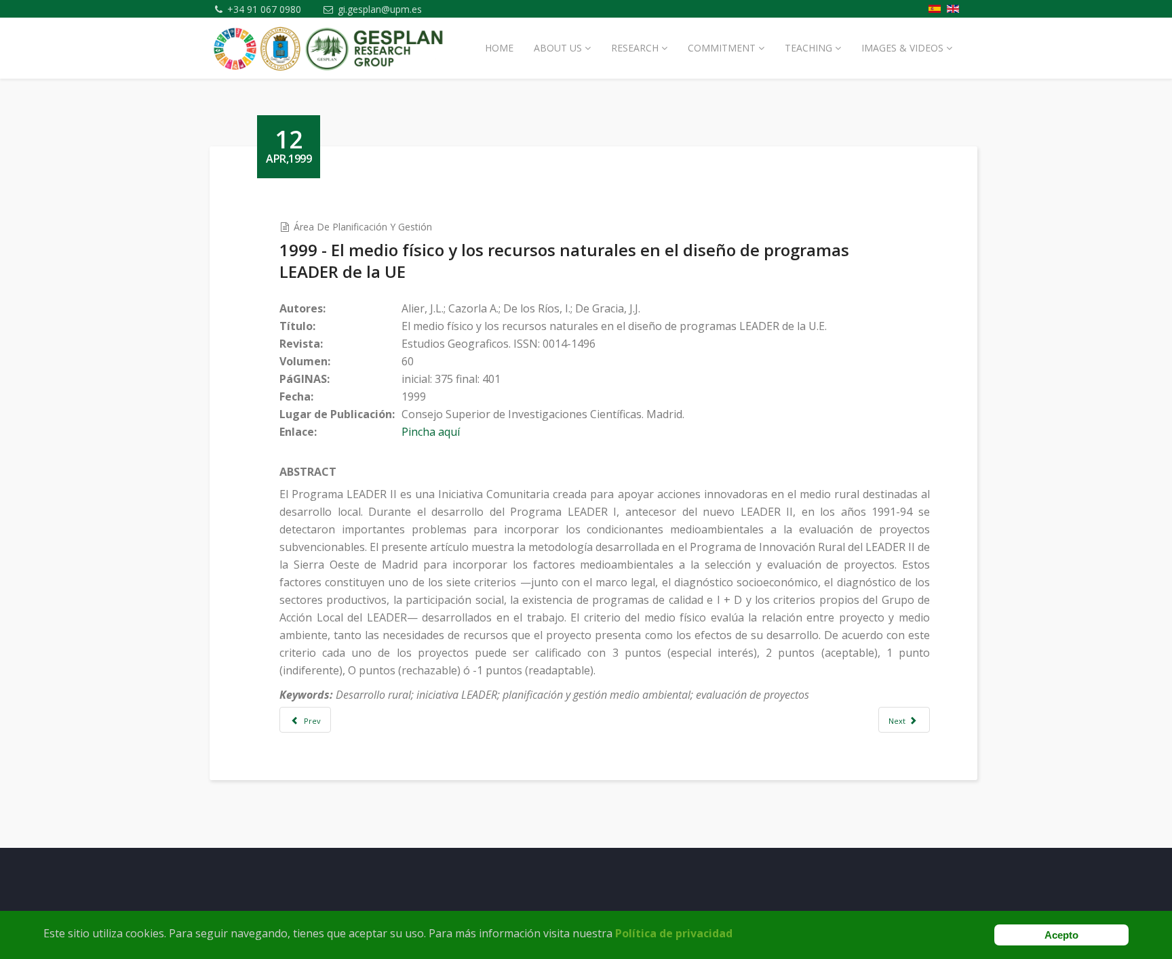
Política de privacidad (673, 933)
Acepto (1061, 935)
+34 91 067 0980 (264, 9)
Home (499, 47)
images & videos (902, 47)
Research (635, 47)
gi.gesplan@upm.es (380, 9)
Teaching (808, 47)
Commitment (722, 47)
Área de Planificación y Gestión (363, 226)
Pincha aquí (431, 431)
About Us (558, 47)
